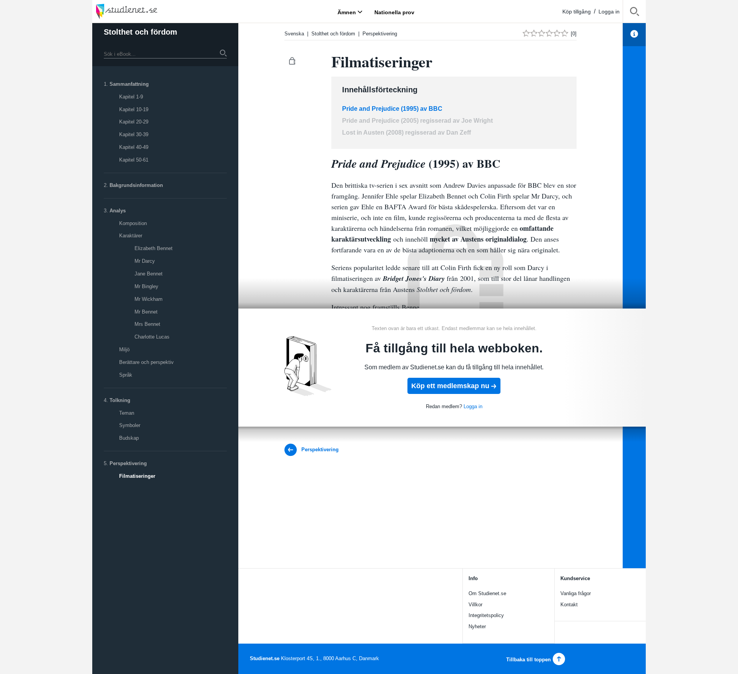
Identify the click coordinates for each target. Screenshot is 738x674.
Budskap (129, 438)
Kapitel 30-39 (133, 134)
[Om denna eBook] (634, 34)
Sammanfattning (129, 84)
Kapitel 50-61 (133, 160)
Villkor (475, 604)
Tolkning (120, 400)
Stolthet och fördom (140, 32)
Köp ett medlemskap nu (450, 386)
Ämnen (346, 12)
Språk (125, 375)
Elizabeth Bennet (154, 248)
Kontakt (569, 604)
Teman (126, 413)
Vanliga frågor (575, 593)
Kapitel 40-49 (133, 147)
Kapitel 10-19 (133, 109)
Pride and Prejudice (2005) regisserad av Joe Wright (417, 120)
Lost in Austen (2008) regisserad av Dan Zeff (406, 132)
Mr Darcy (145, 261)
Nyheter (477, 626)
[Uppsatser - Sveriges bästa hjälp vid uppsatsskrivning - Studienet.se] (146, 11)
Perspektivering (128, 463)
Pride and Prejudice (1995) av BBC (392, 108)
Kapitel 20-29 (133, 122)
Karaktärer (130, 236)
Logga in (609, 11)
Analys (118, 211)
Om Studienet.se (487, 593)
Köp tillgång (576, 11)
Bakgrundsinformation (136, 185)
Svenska (294, 34)
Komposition (133, 223)
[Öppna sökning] (634, 13)
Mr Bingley (146, 286)
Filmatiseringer (137, 476)
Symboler (129, 425)
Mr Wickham (149, 299)
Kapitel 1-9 (131, 97)
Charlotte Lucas (152, 337)
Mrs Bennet (147, 324)
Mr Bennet (146, 312)
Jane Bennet (149, 274)
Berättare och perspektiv (146, 362)
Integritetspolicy (486, 615)
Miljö (124, 349)
